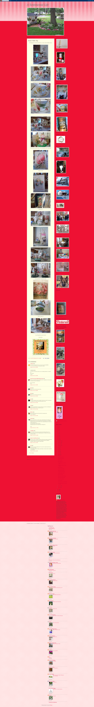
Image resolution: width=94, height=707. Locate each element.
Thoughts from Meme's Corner (53, 562)
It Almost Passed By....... (61, 478)
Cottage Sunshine (51, 674)
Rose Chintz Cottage (52, 552)
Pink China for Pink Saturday (62, 476)
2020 (58, 427)
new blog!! (50, 657)
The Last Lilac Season (56, 622)
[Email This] (45, 358)
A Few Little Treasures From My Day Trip (62, 484)
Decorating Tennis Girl (52, 579)
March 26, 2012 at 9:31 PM (34, 402)
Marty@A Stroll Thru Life (34, 438)
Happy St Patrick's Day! (61, 470)
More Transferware (55, 538)
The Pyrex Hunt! (60, 480)
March (59, 454)
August (59, 446)
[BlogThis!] (45, 358)
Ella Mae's (50, 695)
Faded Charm (51, 572)
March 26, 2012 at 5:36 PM (34, 384)
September (59, 445)
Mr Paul (31, 418)
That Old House (51, 600)
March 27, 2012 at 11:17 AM (34, 427)
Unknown (31, 363)
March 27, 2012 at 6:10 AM (34, 415)
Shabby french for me (52, 635)
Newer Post (29, 457)
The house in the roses (52, 660)
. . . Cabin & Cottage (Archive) (53, 545)
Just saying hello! (55, 650)
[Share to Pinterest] (48, 358)
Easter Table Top (60, 461)
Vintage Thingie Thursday (61, 471)
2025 (58, 426)
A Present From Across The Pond (62, 481)
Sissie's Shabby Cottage (52, 586)
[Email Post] (43, 358)
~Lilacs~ (54, 573)
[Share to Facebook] (47, 358)
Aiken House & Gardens (52, 538)
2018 (58, 430)
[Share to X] (46, 358)
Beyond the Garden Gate (52, 531)
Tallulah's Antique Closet (52, 642)
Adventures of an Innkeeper (53, 702)
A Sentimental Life (38, 4)
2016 (58, 433)
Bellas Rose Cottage (51, 593)
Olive (31, 387)
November (59, 442)
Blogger (51, 705)
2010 (58, 490)
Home (41, 457)
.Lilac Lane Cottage (51, 681)
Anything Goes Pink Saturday (57, 563)
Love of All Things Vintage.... (53, 628)
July (58, 448)
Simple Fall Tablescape (52, 528)
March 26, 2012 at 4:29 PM (34, 375)
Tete (31, 445)
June (59, 449)
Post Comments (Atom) (34, 459)
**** (49, 559)
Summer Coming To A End (56, 643)
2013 (58, 438)
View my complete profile (59, 519)
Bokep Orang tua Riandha (52, 570)
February (59, 485)
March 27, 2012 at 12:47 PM (34, 435)
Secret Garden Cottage (52, 688)
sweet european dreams (52, 614)
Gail (31, 405)
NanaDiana (32, 430)
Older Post (52, 457)
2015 (58, 435)
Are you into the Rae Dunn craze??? (57, 587)
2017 (58, 432)
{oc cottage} (50, 607)
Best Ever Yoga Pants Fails (56, 629)
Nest (49, 656)
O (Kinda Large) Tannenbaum (57, 601)
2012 (58, 439)
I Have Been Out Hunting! (61, 477)
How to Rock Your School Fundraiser (58, 615)
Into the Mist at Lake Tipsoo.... (57, 594)
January (59, 487)
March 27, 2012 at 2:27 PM (34, 442)
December (59, 440)
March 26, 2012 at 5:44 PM (34, 390)
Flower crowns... (55, 636)
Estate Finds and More (61, 457)
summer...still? (55, 608)
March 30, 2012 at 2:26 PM (34, 450)
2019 (58, 429)
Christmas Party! (55, 580)
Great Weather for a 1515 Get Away (62, 463)
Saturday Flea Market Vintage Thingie (62, 465)
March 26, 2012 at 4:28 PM (34, 367)
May (59, 451)
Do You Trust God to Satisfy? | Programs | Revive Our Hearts (58, 675)
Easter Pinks (59, 455)
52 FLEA (50, 621)
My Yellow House (51, 569)
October (59, 443)
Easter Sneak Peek (60, 474)
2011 (58, 489)
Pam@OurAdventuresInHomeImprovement (36, 378)
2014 (58, 436)
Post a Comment (31, 452)
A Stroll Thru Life (51, 527)
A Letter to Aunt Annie (61, 468)
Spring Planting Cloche (61, 473)
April (59, 452)
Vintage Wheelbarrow (61, 458)
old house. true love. (51, 667)
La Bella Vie (50, 649)
